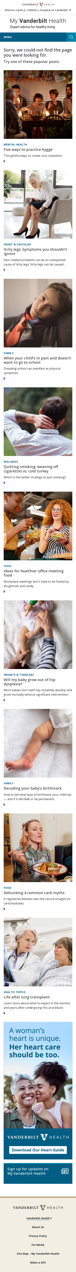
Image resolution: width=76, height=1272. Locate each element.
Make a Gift (38, 1262)
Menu (8, 37)
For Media (38, 1245)
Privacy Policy (38, 1236)
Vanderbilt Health (38, 1218)
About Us (38, 1227)
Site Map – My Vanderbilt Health (38, 1253)
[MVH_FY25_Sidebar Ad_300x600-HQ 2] (38, 1090)
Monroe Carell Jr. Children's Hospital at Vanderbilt (38, 10)
